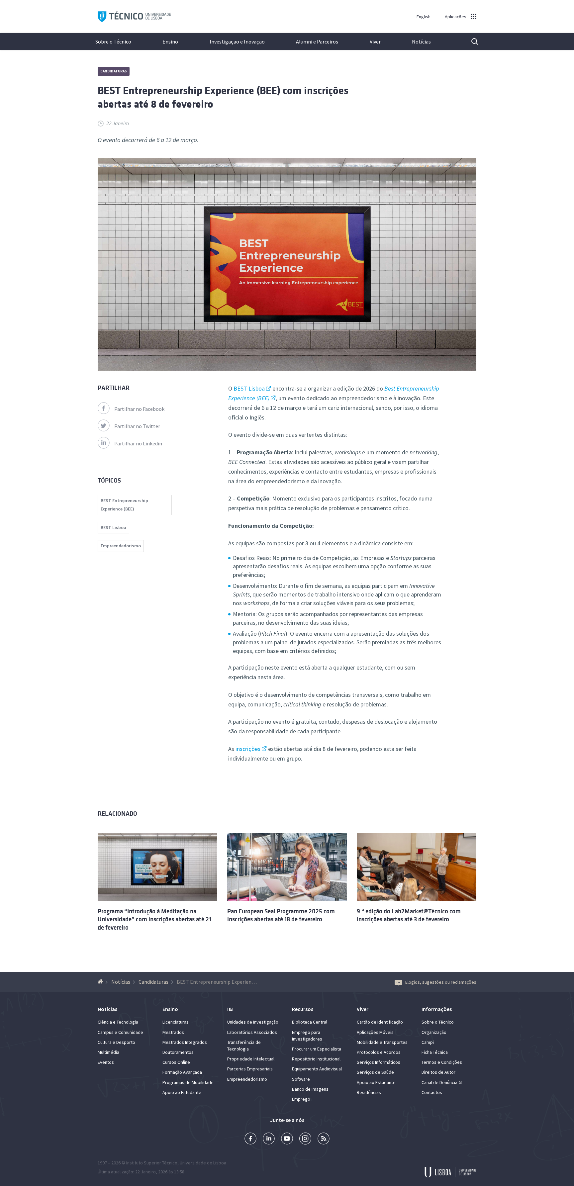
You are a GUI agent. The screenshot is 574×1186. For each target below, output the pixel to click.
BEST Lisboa (249, 388)
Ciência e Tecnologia (118, 1022)
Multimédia (108, 1052)
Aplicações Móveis (375, 1032)
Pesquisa (470, 41)
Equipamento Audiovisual (317, 1069)
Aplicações (455, 17)
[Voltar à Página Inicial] (101, 981)
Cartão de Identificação (380, 1022)
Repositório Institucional (316, 1059)
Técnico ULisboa (134, 16)
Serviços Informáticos (378, 1062)
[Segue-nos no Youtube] (287, 1139)
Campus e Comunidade (120, 1032)
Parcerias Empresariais (250, 1069)
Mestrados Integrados (184, 1042)
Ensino (170, 41)
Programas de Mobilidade (188, 1082)
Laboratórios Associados (252, 1032)
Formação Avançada (182, 1072)
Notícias (421, 41)
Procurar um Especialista (316, 1049)
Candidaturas (113, 71)
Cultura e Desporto (116, 1042)
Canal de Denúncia (439, 1082)
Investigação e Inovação (237, 41)
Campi (428, 1042)
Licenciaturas (175, 1022)
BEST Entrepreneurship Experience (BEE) (124, 505)
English (423, 17)
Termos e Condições (442, 1062)
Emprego (301, 1099)
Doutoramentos (178, 1052)
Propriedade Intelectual (250, 1059)
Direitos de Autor (438, 1072)
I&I (230, 1009)
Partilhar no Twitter (137, 426)
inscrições (248, 749)
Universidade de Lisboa (203, 1163)
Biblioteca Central (309, 1022)
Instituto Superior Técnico (151, 1163)
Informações (437, 1009)
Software (301, 1079)
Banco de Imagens (310, 1089)
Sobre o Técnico (113, 41)
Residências (369, 1092)
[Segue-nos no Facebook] (250, 1139)
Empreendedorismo (121, 546)
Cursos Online (176, 1062)
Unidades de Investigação (252, 1022)
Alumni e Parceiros (317, 41)
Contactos (432, 1092)
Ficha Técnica (435, 1052)
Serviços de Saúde (375, 1072)
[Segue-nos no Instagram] (305, 1139)
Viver (375, 41)
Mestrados (173, 1032)
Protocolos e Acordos (379, 1052)
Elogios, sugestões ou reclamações (440, 982)
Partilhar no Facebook (139, 409)
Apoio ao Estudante (181, 1092)
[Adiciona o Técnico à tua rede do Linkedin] (268, 1139)
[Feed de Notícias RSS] (323, 1139)
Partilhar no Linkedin (138, 443)
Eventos (106, 1062)
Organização (434, 1032)
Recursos (302, 1009)
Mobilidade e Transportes (382, 1042)
